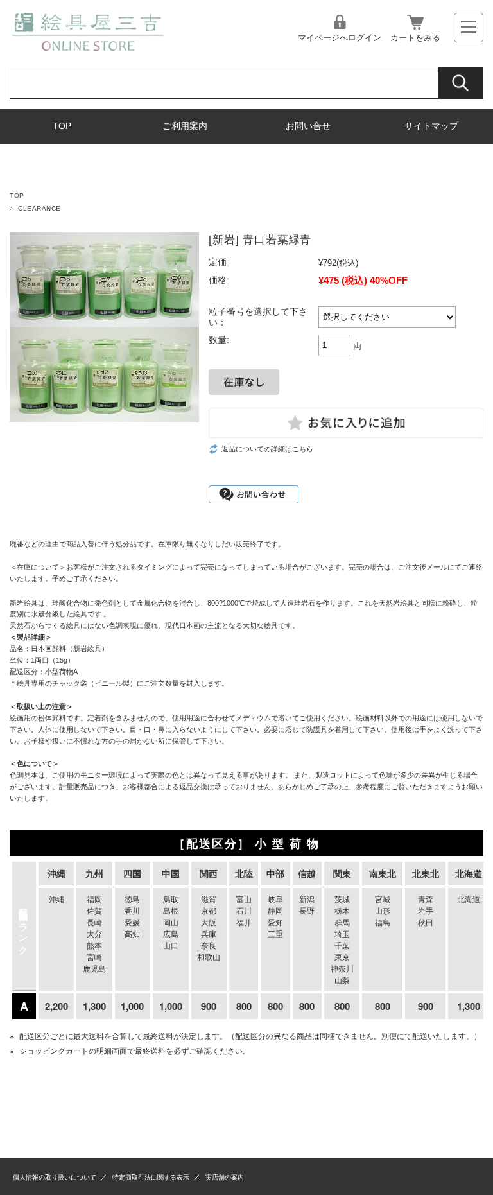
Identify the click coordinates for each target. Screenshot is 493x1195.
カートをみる (415, 37)
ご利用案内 (184, 126)
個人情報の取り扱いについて (54, 1177)
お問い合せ (308, 126)
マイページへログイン (339, 37)
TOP (62, 126)
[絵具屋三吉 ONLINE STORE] (88, 47)
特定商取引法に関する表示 (150, 1177)
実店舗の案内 (224, 1177)
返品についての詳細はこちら (267, 449)
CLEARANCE (39, 208)
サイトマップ (431, 126)
